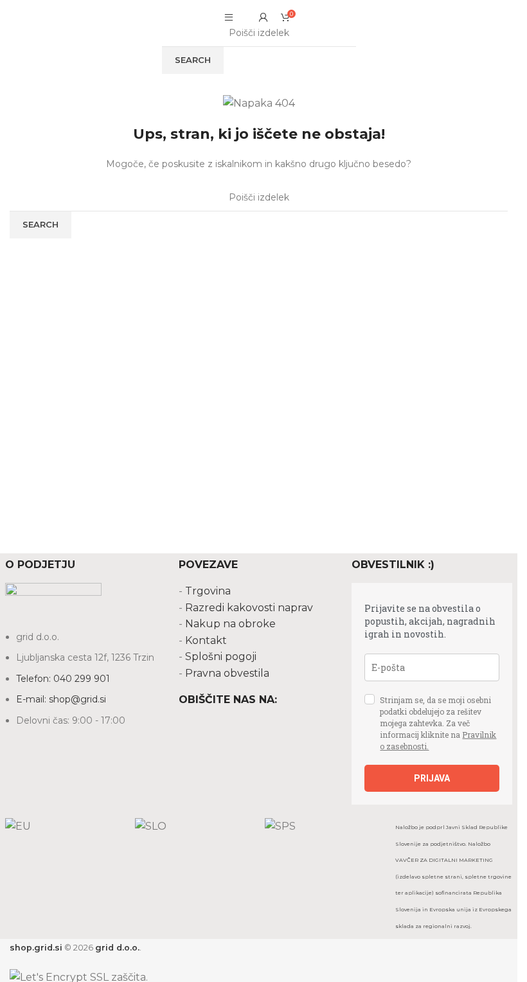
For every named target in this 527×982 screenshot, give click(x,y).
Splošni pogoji (220, 656)
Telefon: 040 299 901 (63, 678)
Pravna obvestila (227, 673)
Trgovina (208, 591)
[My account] (263, 17)
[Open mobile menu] (229, 17)
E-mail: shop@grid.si (61, 699)
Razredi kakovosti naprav (249, 608)
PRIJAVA (432, 778)
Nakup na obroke (230, 624)
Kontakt (206, 640)
